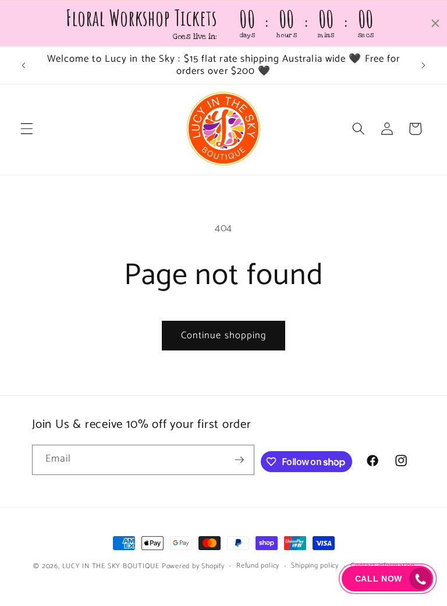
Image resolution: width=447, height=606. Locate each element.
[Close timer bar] (435, 23)
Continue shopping (224, 335)
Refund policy (257, 566)
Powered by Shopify (193, 566)
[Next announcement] (423, 65)
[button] (27, 129)
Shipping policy (315, 566)
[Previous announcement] (24, 65)
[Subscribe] (239, 460)
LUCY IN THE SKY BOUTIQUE (110, 566)
